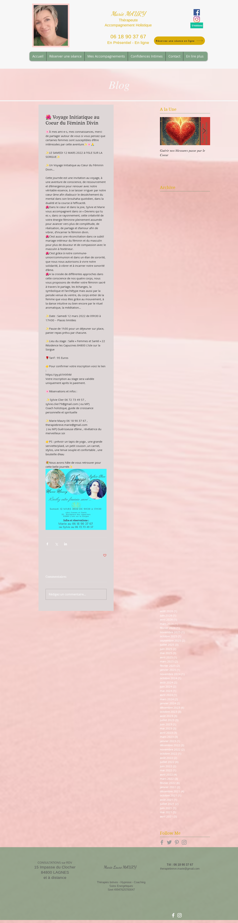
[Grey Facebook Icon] (162, 842)
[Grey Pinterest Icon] (176, 842)
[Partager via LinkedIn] (65, 544)
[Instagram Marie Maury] (197, 19)
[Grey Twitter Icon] (169, 842)
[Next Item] (204, 131)
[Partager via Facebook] (47, 544)
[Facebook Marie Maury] (197, 12)
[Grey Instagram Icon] (184, 842)
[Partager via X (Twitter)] (56, 544)
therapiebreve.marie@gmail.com (180, 868)
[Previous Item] (166, 131)
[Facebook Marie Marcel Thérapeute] (173, 915)
